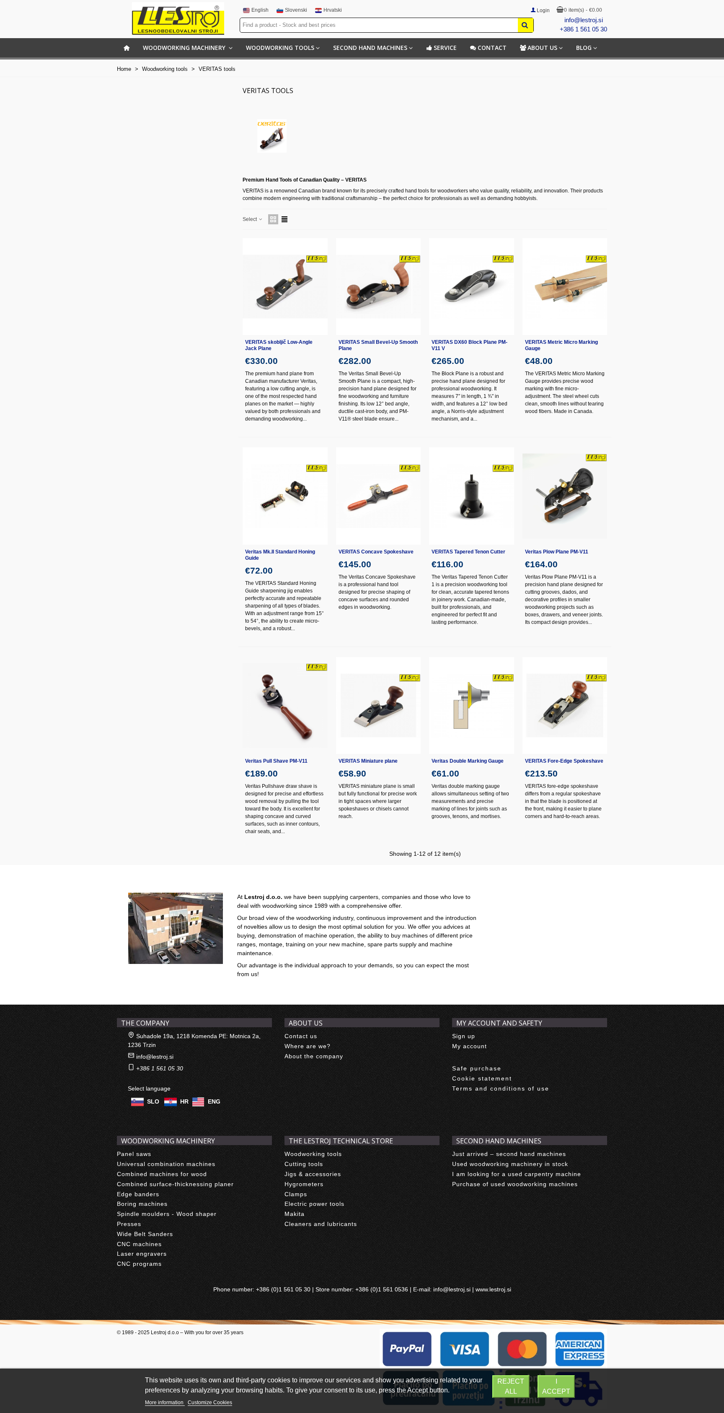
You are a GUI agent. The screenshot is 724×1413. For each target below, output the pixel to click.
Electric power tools (314, 1203)
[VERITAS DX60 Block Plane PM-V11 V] (471, 286)
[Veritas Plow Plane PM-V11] (565, 495)
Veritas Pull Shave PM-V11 (276, 761)
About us (542, 48)
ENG (214, 1101)
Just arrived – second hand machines (509, 1154)
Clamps (295, 1194)
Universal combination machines (166, 1164)
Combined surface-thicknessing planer (175, 1184)
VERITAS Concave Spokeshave (376, 552)
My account (469, 1046)
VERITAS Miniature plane (368, 761)
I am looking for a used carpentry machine (516, 1174)
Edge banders (138, 1194)
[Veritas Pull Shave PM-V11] (285, 705)
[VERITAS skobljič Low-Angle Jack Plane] (285, 286)
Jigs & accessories (312, 1174)
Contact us (300, 1036)
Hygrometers (303, 1184)
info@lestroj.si (583, 19)
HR (184, 1101)
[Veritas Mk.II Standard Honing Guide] (285, 495)
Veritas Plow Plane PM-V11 (556, 552)
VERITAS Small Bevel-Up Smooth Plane (378, 345)
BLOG (584, 48)
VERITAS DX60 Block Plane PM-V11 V (469, 345)
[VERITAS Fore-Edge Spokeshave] (565, 705)
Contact (492, 48)
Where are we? (307, 1046)
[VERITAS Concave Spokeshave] (378, 495)
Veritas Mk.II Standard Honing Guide (280, 555)
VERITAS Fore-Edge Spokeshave (564, 761)
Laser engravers (142, 1253)
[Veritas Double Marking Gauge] (471, 705)
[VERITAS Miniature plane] (378, 705)
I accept (556, 1386)
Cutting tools (303, 1164)
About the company (313, 1056)
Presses (129, 1224)
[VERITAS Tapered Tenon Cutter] (471, 495)
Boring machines (142, 1203)
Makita (294, 1213)
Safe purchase (477, 1068)
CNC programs (139, 1263)
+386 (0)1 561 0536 (381, 1289)
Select (250, 219)
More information (165, 1402)
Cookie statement (482, 1078)
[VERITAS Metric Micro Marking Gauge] (565, 286)
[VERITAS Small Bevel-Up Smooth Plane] (378, 286)
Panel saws (134, 1154)
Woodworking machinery (185, 48)
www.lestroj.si (493, 1289)
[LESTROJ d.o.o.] (178, 18)
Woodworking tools (280, 48)
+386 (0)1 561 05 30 (283, 1289)
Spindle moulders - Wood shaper (167, 1213)
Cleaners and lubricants (320, 1224)
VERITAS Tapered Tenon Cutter (468, 552)
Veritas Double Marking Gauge (468, 761)
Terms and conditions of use (500, 1088)
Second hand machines (370, 48)
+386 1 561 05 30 (583, 29)
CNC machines (139, 1244)
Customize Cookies (210, 1402)
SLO (153, 1101)
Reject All (510, 1386)
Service (445, 48)
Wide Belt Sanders (145, 1234)
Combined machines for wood (162, 1174)
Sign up (463, 1036)
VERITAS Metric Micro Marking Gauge (561, 345)
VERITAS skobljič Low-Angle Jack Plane (279, 345)
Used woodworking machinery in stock (510, 1164)
